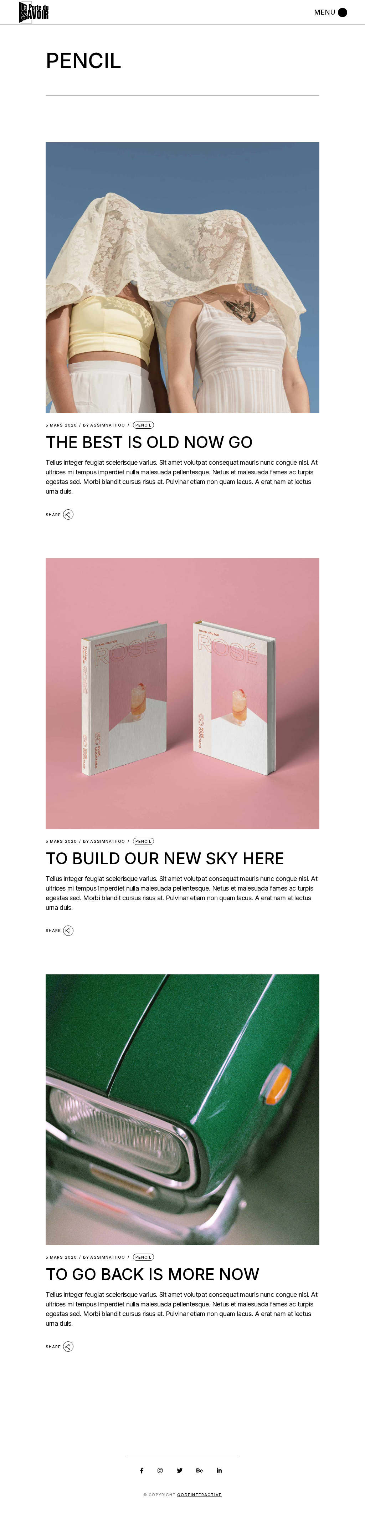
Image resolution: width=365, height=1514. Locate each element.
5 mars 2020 (61, 425)
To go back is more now (152, 1274)
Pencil (143, 425)
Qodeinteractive (199, 1494)
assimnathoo (104, 425)
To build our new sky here (165, 858)
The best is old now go (149, 442)
